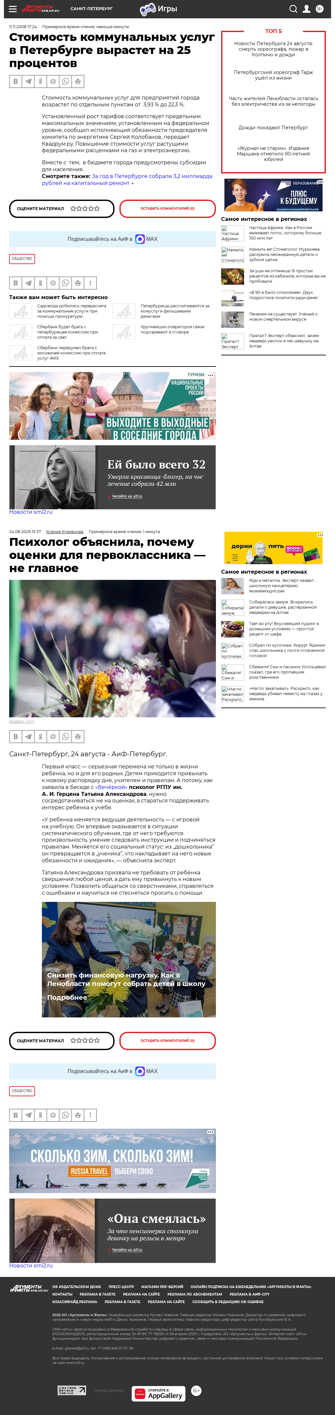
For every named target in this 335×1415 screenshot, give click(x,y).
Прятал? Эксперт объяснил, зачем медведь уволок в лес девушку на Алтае (284, 341)
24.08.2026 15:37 (25, 531)
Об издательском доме (76, 1287)
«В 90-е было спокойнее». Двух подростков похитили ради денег (283, 295)
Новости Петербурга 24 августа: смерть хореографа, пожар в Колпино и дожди (273, 49)
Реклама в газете (97, 1294)
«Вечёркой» (111, 787)
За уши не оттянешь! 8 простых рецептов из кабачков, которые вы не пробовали (287, 276)
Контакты (62, 1294)
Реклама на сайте (141, 1294)
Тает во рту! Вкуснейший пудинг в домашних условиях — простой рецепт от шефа (284, 628)
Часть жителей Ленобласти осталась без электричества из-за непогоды (273, 101)
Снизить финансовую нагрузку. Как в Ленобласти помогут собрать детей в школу (126, 979)
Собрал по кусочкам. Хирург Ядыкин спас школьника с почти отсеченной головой (287, 650)
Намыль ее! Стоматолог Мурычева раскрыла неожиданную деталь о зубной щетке (284, 254)
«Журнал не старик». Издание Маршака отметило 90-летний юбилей (273, 154)
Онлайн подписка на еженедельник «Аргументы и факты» (251, 1287)
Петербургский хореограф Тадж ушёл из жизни (273, 75)
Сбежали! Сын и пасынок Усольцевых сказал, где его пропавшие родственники (287, 672)
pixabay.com (21, 721)
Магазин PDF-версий (162, 1287)
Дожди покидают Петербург (273, 128)
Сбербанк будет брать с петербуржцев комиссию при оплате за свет (67, 332)
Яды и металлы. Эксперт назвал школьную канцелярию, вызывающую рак (281, 585)
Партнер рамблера (108, 1390)
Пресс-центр (121, 1287)
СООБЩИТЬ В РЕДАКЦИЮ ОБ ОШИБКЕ (228, 1302)
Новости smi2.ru (31, 512)
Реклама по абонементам (195, 1294)
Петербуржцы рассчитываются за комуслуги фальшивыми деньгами (175, 311)
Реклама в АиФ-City (250, 1294)
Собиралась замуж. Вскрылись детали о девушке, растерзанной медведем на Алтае (283, 607)
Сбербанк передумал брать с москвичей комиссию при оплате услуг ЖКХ (71, 353)
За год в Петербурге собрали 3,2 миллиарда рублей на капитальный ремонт (127, 179)
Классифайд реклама (74, 1302)
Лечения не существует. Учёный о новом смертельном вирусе (283, 317)
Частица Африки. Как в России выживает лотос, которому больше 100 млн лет (285, 233)
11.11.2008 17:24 (23, 26)
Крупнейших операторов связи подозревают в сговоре (172, 329)
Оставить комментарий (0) (168, 208)
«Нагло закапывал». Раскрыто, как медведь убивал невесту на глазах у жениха (286, 693)
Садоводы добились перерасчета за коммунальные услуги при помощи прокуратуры (71, 311)
